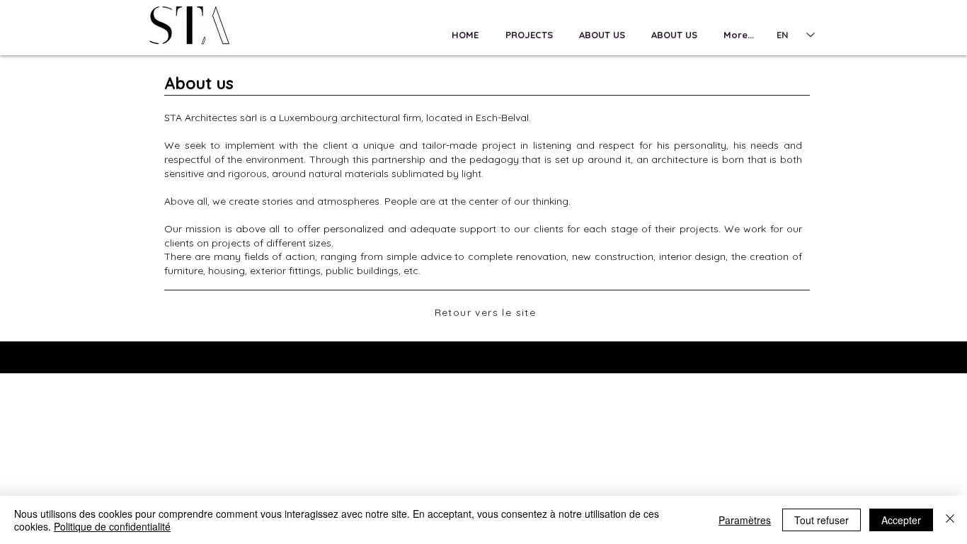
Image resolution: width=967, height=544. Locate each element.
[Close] (950, 520)
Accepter (901, 520)
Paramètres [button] (745, 520)
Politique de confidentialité (112, 526)
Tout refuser (821, 520)
